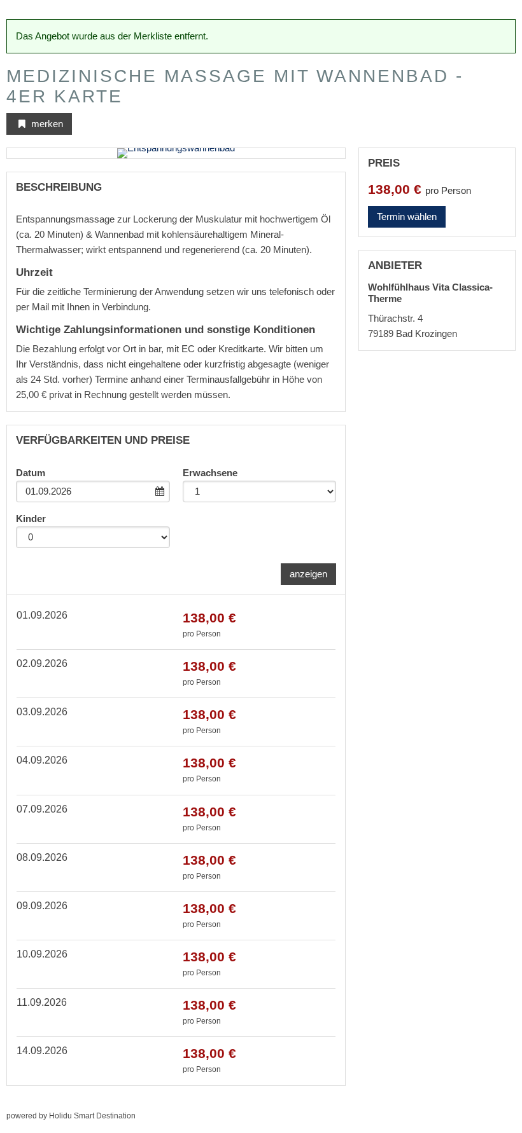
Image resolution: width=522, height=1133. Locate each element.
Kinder (31, 518)
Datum (30, 472)
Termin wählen (407, 216)
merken (46, 123)
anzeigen (308, 573)
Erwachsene (210, 472)
